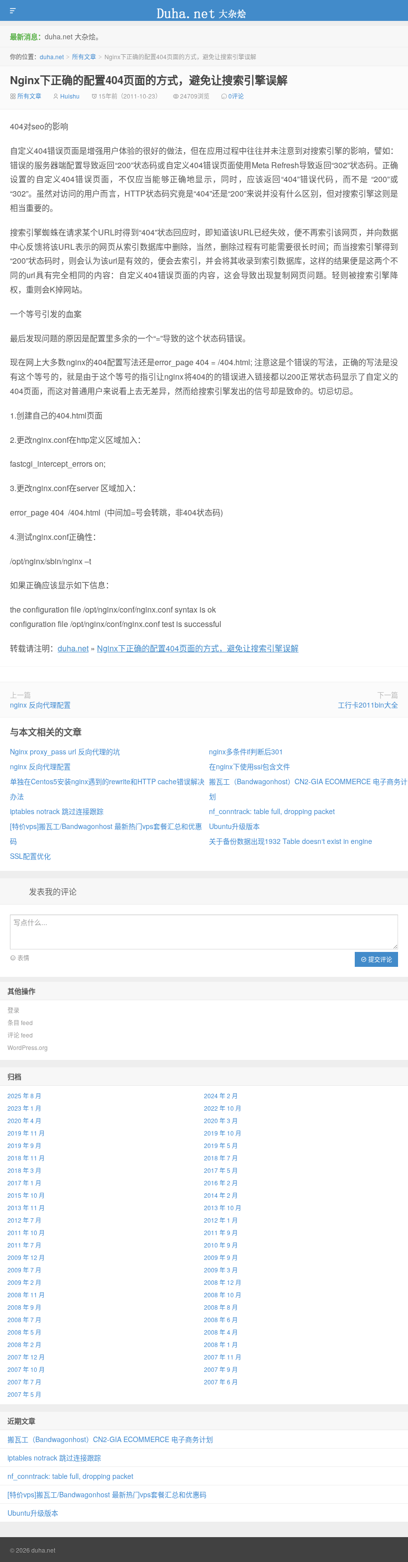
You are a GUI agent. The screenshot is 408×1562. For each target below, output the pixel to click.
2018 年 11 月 (26, 1157)
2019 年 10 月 (222, 1133)
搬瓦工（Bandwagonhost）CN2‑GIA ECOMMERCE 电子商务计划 (110, 1439)
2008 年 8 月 (221, 1307)
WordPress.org (27, 1047)
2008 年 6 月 (221, 1319)
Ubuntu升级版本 (234, 826)
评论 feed (20, 1035)
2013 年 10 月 (222, 1207)
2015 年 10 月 (26, 1195)
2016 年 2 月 (221, 1182)
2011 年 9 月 (221, 1232)
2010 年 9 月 (221, 1245)
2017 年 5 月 (221, 1170)
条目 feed (20, 1022)
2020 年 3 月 (221, 1120)
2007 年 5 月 (24, 1394)
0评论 (236, 96)
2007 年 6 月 (221, 1381)
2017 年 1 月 (24, 1182)
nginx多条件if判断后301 (246, 751)
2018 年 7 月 (221, 1157)
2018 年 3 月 (24, 1170)
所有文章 (84, 56)
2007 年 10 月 (26, 1369)
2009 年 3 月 (221, 1269)
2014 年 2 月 (221, 1195)
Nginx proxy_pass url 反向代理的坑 (65, 751)
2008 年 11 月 (26, 1294)
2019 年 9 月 (24, 1145)
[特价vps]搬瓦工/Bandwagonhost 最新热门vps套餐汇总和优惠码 (106, 1494)
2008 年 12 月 (222, 1282)
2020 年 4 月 (24, 1120)
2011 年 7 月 (24, 1245)
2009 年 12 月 (26, 1257)
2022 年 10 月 (222, 1108)
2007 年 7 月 (24, 1381)
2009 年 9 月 (221, 1257)
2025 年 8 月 (24, 1095)
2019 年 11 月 (26, 1133)
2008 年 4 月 (221, 1332)
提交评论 (379, 959)
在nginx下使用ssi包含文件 (249, 766)
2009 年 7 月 (24, 1269)
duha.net (204, 10)
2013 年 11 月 (26, 1207)
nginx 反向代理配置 (40, 705)
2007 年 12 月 (26, 1357)
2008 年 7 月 (24, 1319)
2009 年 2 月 (24, 1282)
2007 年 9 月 (221, 1369)
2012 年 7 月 (24, 1220)
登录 (13, 1010)
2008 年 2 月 (24, 1344)
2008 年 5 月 (24, 1332)
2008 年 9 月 (24, 1307)
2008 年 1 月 (221, 1344)
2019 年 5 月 (221, 1145)
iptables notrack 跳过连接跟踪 (56, 811)
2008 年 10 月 (222, 1294)
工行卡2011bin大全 (368, 705)
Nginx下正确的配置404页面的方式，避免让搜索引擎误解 (149, 80)
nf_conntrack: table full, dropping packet (272, 811)
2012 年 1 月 (221, 1220)
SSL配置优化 (30, 856)
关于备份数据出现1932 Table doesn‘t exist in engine (290, 841)
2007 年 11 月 (222, 1357)
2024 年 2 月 (221, 1095)
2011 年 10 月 (26, 1232)
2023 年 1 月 (24, 1108)
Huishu (70, 96)
